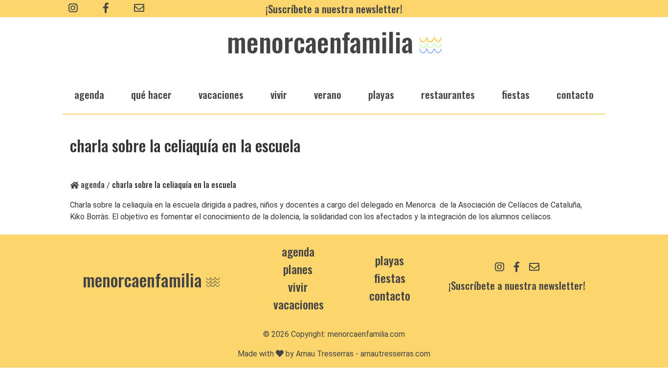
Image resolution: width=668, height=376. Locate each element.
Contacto (575, 94)
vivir (278, 94)
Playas (389, 260)
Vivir (298, 286)
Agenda (92, 184)
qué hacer (151, 94)
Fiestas (389, 277)
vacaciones (221, 94)
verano (327, 94)
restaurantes (448, 94)
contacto (389, 295)
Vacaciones (298, 304)
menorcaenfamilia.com (366, 334)
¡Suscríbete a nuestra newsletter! (334, 8)
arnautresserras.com (395, 353)
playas (381, 94)
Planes (297, 269)
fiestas (516, 94)
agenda (89, 94)
